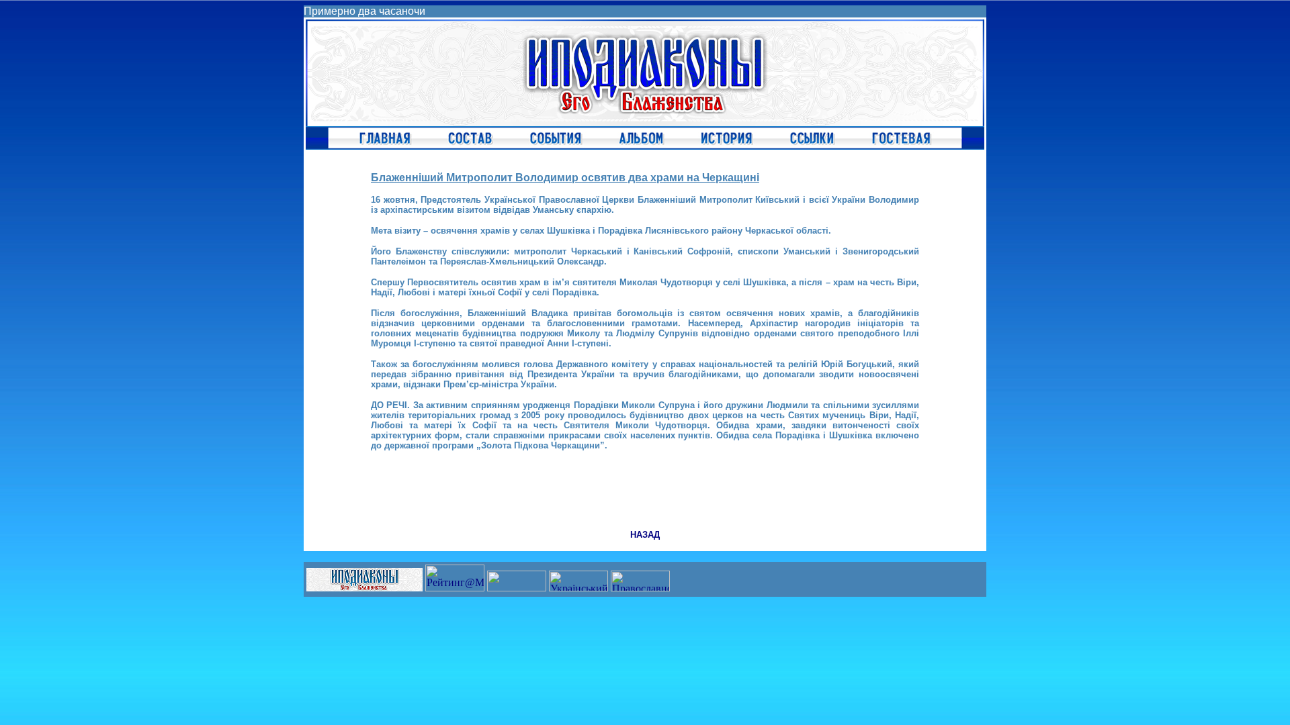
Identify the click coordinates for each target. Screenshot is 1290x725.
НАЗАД (645, 535)
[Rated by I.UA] (516, 587)
